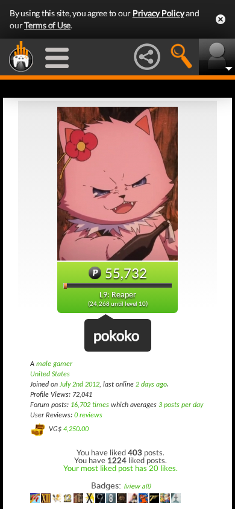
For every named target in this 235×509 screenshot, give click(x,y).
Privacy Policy (158, 13)
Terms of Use (47, 25)
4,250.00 (76, 429)
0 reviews (88, 415)
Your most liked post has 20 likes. (120, 468)
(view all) (137, 486)
